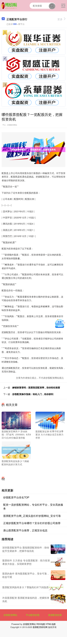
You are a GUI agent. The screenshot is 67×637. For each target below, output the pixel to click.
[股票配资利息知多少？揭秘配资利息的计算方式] (16, 450)
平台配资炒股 (33, 614)
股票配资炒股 (55, 614)
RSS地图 (40, 624)
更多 (60, 19)
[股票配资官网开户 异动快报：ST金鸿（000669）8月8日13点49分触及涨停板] (16, 420)
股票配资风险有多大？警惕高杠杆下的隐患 (25, 587)
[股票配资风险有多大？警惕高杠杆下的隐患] (56, 587)
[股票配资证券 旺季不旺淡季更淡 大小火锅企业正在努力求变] (50, 420)
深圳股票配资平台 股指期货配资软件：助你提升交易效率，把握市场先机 (25, 549)
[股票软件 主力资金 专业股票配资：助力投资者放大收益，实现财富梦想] (58, 562)
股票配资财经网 (40, 627)
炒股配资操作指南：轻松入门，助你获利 (32, 394)
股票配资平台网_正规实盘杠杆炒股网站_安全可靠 (32, 516)
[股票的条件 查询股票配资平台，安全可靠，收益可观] (58, 575)
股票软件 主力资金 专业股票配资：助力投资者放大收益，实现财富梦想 (26, 562)
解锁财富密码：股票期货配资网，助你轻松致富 (36, 387)
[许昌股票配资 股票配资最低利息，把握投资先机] (58, 599)
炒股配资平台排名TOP (16, 497)
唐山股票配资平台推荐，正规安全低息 (25, 530)
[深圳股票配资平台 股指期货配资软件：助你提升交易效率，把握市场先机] (58, 549)
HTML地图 (51, 624)
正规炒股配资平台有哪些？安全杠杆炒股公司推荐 (31, 523)
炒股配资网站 (10, 614)
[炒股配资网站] (9, 5)
